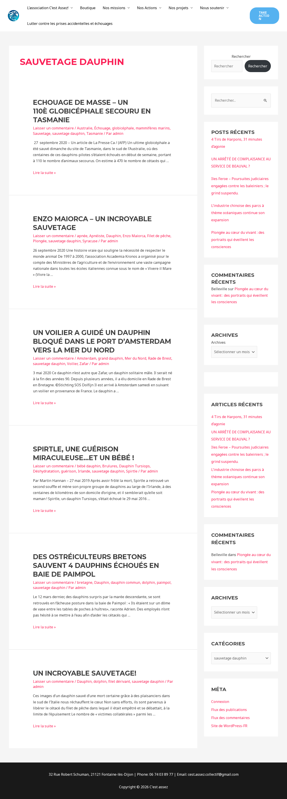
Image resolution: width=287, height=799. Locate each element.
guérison (68, 471)
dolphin (148, 582)
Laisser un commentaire (53, 128)
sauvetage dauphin (68, 133)
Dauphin (113, 235)
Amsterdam (86, 358)
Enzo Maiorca (134, 235)
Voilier (72, 363)
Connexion (220, 701)
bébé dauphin (88, 466)
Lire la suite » (44, 172)
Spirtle (131, 471)
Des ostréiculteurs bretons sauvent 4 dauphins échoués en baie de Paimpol (96, 565)
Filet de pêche (158, 235)
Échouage (102, 128)
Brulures (109, 466)
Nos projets (178, 7)
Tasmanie (94, 133)
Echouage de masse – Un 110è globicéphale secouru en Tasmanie (92, 111)
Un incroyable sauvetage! (84, 673)
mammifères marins (153, 128)
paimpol (164, 582)
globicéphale (123, 128)
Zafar (84, 363)
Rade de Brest (159, 358)
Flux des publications (229, 709)
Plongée (40, 240)
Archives (218, 342)
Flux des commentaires (230, 717)
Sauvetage (41, 133)
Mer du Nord (135, 358)
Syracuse (90, 240)
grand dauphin (110, 358)
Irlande (84, 471)
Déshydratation (46, 471)
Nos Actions (147, 7)
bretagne (84, 582)
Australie (84, 128)
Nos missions (114, 7)
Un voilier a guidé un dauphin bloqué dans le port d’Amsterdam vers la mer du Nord (102, 341)
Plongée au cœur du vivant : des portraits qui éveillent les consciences (237, 239)
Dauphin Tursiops (134, 466)
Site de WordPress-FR (229, 725)
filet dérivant (119, 681)
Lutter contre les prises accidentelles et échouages (70, 23)
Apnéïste (96, 235)
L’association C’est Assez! (47, 7)
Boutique (88, 7)
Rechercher (241, 56)
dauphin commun (125, 582)
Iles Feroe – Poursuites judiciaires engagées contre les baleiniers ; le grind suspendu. (240, 185)
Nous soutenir (212, 7)
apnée (82, 235)
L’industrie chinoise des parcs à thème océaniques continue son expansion (238, 212)
